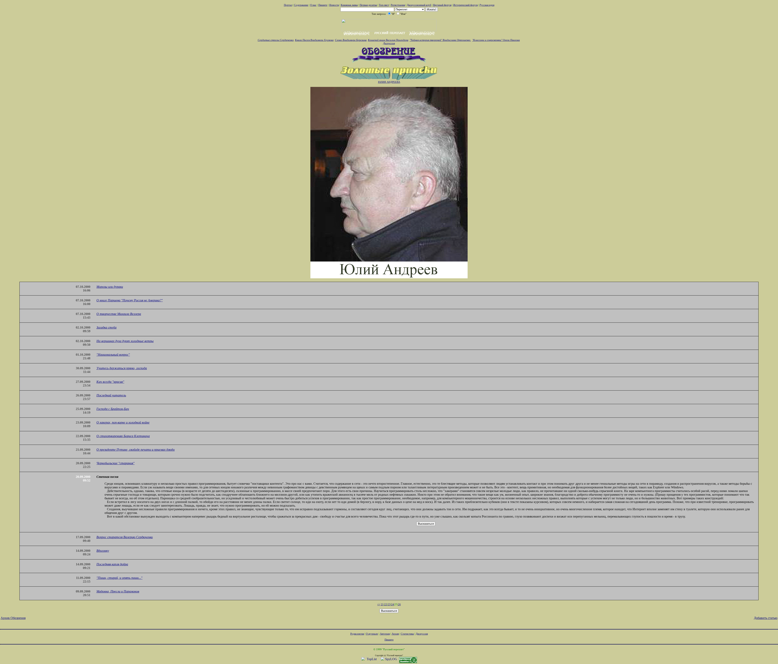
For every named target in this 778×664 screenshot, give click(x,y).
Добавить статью (765, 618)
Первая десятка (368, 4)
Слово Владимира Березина (351, 40)
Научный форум (442, 4)
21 (382, 604)
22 (385, 604)
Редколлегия (357, 633)
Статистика (407, 633)
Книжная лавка (349, 4)
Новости (334, 4)
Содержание (301, 4)
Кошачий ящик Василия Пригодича (388, 40)
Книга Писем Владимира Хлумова (314, 40)
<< (378, 604)
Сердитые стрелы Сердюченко (276, 40)
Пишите (322, 4)
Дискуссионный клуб (419, 4)
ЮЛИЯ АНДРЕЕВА (389, 81)
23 (389, 604)
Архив (395, 633)
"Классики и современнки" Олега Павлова (496, 40)
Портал (288, 4)
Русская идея (487, 4)
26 (399, 604)
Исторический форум (465, 4)
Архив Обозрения (13, 618)
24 (392, 604)
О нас (313, 4)
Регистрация (398, 4)
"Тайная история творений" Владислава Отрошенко (440, 40)
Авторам (385, 633)
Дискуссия (389, 43)
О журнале (372, 633)
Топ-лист (384, 4)
